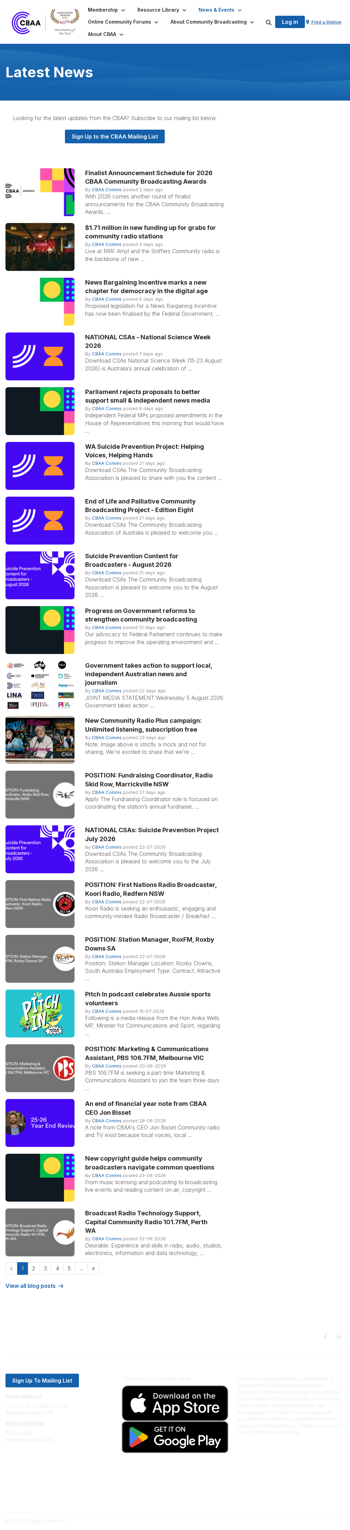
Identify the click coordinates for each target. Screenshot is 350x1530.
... (81, 1268)
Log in (290, 21)
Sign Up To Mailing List (42, 1380)
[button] (107, 10)
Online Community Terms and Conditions (50, 1498)
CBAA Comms (107, 189)
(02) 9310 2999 (22, 1460)
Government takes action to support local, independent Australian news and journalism (148, 674)
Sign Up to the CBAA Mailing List (115, 136)
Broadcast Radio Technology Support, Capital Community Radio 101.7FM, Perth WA (146, 1221)
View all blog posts (30, 1285)
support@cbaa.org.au (29, 1467)
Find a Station (325, 22)
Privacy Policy (21, 1488)
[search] (260, 22)
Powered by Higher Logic (315, 1521)
